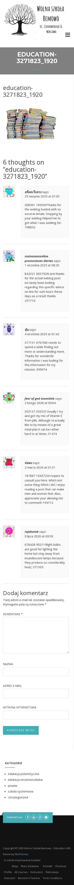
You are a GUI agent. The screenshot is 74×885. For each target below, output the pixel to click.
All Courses (21, 872)
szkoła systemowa (20, 791)
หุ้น (27, 330)
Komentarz (13, 614)
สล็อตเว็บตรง (33, 192)
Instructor (9, 878)
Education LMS (62, 848)
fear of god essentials (39, 398)
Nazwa (8, 664)
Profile (8, 872)
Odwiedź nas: (15, 817)
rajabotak (31, 532)
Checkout (60, 866)
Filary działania (30, 866)
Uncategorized (18, 797)
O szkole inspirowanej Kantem (22, 860)
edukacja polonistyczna (23, 774)
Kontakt (47, 866)
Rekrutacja (52, 872)
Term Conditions (52, 878)
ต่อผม (28, 463)
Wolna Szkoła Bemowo (38, 848)
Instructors (36, 872)
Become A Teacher (29, 878)
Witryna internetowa (19, 707)
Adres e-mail (12, 686)
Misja (15, 866)
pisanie (12, 785)
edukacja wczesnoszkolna (25, 780)
